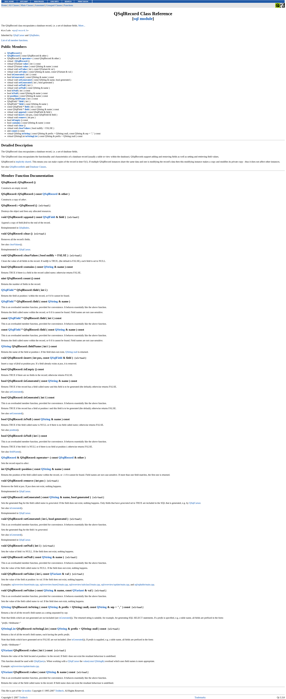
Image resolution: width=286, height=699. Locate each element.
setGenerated (16, 392)
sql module (143, 18)
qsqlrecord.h (20, 30)
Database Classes (38, 167)
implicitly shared (23, 161)
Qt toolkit (26, 690)
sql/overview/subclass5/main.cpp (84, 584)
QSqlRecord (49, 193)
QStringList (8, 628)
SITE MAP (24, 1)
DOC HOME (9, 1)
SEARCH (68, 1)
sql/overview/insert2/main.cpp (54, 584)
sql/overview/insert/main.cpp (25, 584)
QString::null (71, 352)
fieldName (14, 451)
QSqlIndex (34, 35)
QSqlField (49, 217)
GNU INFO (54, 1)
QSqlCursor (18, 35)
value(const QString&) (93, 661)
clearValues (15, 244)
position (13, 430)
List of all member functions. (14, 40)
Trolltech (59, 690)
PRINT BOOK (83, 1)
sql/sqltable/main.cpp (144, 584)
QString (48, 266)
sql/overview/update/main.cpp (115, 584)
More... (81, 25)
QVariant (55, 573)
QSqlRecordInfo (17, 167)
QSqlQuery (39, 661)
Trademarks (200, 697)
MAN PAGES (39, 1)
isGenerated (15, 508)
